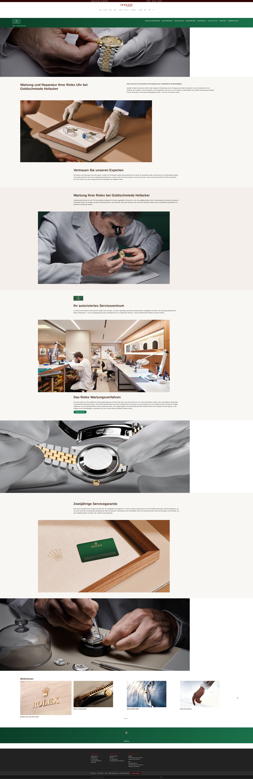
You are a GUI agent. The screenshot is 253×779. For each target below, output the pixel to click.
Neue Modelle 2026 (190, 20)
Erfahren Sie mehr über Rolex (152, 20)
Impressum (93, 773)
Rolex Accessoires (179, 20)
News (145, 9)
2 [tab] (129, 718)
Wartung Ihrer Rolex (213, 20)
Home (100, 9)
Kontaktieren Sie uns (233, 20)
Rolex (110, 9)
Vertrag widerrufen (136, 773)
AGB (106, 773)
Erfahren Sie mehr (80, 412)
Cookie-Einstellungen (124, 773)
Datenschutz (100, 773)
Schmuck (105, 9)
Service (121, 9)
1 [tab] (125, 718)
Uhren (115, 9)
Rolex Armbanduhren (167, 20)
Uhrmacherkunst (201, 20)
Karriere (140, 9)
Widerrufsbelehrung (113, 773)
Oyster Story (223, 20)
